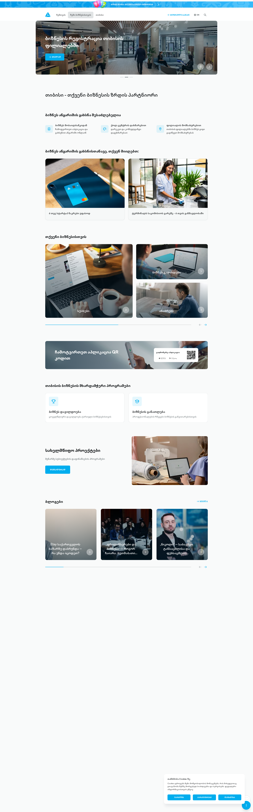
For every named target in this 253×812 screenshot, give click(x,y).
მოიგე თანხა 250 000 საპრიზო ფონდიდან (132, 4)
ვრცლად (55, 58)
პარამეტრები (204, 797)
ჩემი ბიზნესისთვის (80, 14)
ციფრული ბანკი (178, 14)
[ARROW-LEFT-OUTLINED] (200, 324)
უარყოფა (179, 797)
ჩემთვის (61, 14)
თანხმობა (229, 797)
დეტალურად (57, 469)
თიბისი (100, 14)
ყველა (202, 501)
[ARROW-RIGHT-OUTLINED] (205, 324)
